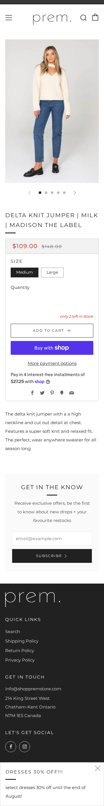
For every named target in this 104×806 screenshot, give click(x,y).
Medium (24, 272)
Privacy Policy (20, 660)
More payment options (52, 363)
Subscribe (49, 556)
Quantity (20, 287)
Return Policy (19, 650)
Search (12, 631)
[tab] (40, 192)
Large (52, 272)
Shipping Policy (21, 641)
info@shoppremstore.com (33, 688)
